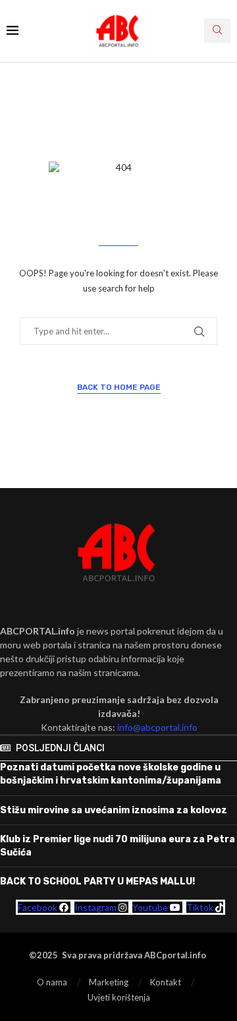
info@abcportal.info (157, 727)
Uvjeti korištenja (119, 997)
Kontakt (165, 982)
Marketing (108, 982)
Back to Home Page (119, 387)
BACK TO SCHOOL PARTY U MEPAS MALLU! (97, 881)
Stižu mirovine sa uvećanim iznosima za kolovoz (113, 810)
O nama (52, 982)
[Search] (217, 30)
